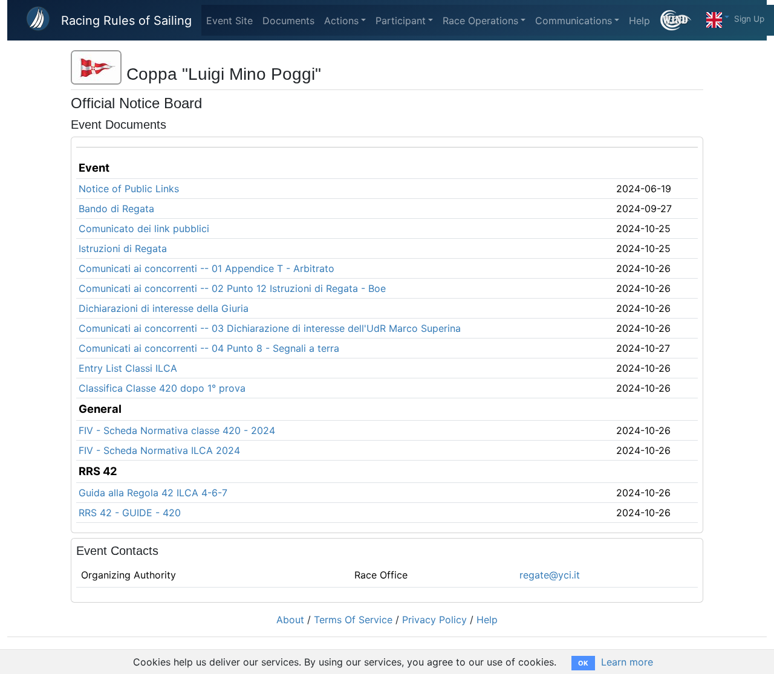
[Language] (717, 17)
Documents (288, 21)
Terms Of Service (353, 620)
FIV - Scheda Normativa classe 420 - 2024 (177, 430)
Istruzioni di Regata (123, 248)
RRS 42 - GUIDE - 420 (130, 513)
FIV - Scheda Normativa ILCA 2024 (159, 450)
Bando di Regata (116, 209)
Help (639, 21)
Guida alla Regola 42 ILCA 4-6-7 (153, 493)
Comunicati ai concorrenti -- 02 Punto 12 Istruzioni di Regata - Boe (232, 288)
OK (583, 663)
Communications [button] (573, 21)
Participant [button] (401, 21)
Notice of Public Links (129, 189)
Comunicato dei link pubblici (144, 228)
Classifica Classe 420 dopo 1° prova (162, 388)
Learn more (627, 662)
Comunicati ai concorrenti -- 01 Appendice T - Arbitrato (206, 268)
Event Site (229, 21)
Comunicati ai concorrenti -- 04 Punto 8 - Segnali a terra (209, 348)
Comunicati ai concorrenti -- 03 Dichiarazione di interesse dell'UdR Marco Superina (270, 328)
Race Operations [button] (480, 21)
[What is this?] (680, 20)
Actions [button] (341, 21)
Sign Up (749, 19)
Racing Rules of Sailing (126, 20)
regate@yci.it (549, 575)
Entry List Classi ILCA (128, 368)
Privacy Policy (434, 620)
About (290, 620)
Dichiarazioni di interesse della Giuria (164, 308)
